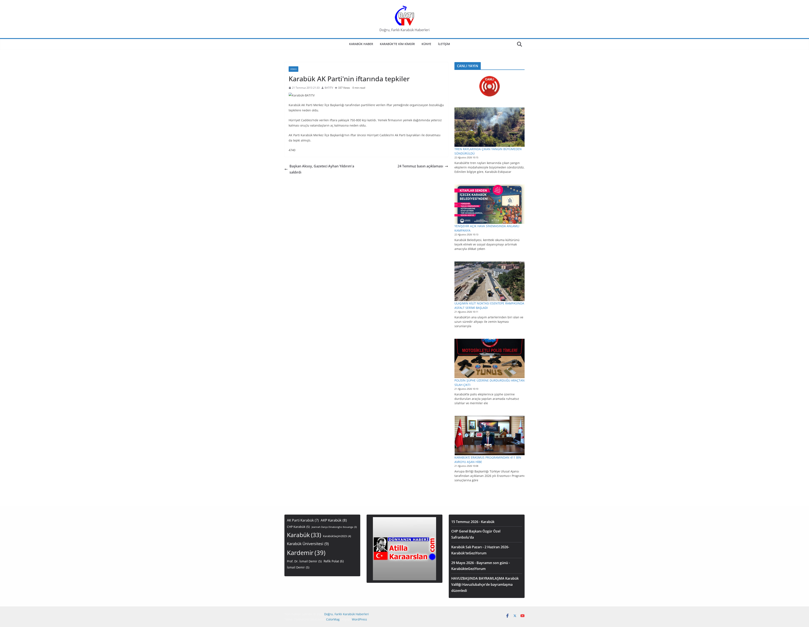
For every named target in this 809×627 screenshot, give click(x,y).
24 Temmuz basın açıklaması (420, 166)
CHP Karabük (298, 527)
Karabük (304, 535)
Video (293, 69)
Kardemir (306, 552)
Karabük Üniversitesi (308, 543)
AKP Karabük (334, 520)
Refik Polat (334, 561)
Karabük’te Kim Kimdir (397, 44)
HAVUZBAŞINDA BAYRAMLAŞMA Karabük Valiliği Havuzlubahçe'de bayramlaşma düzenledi (485, 584)
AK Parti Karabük (303, 520)
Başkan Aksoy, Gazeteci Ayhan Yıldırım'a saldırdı (321, 169)
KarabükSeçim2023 (337, 536)
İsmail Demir (298, 567)
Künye (426, 44)
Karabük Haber (361, 44)
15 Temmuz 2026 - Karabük (472, 521)
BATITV (329, 87)
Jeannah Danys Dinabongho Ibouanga (334, 527)
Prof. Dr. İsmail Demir (304, 561)
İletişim (444, 44)
